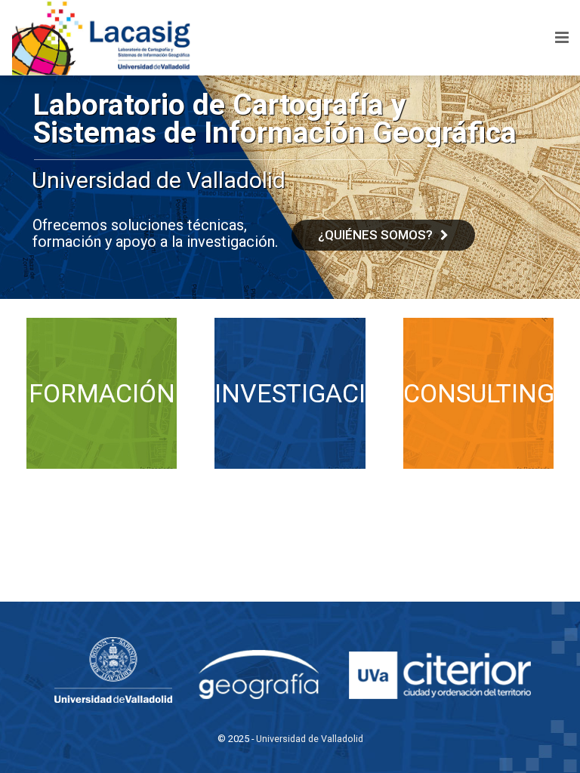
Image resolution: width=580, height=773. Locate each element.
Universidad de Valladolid (309, 738)
